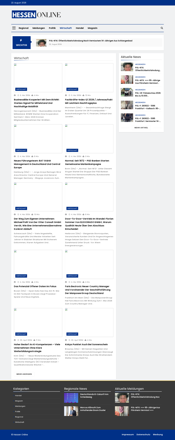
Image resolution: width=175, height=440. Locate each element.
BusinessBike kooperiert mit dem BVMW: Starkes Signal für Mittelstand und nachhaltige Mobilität (36, 103)
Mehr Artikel (141, 128)
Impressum (128, 434)
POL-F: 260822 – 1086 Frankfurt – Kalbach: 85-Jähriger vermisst (147, 109)
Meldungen (39, 28)
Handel (80, 28)
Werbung (158, 434)
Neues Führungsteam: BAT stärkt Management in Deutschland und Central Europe (37, 164)
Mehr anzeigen (24, 374)
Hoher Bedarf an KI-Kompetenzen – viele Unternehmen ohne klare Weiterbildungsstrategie (37, 348)
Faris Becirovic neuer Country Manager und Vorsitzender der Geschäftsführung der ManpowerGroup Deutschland (87, 290)
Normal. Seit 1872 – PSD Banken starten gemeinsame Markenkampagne (87, 162)
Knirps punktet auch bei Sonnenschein (86, 344)
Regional (23, 28)
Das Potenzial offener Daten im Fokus (35, 286)
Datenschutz (143, 434)
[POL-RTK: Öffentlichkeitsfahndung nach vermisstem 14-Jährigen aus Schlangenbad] (41, 44)
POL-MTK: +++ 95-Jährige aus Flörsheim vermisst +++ (147, 83)
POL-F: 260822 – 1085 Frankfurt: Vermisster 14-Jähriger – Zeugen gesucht (148, 121)
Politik (52, 28)
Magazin (92, 28)
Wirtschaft (66, 28)
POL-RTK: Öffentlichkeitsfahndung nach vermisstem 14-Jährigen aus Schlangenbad (90, 40)
